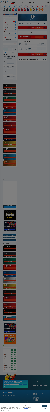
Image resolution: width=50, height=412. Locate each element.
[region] (25, 407)
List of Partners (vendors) (26, 408)
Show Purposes (44, 408)
